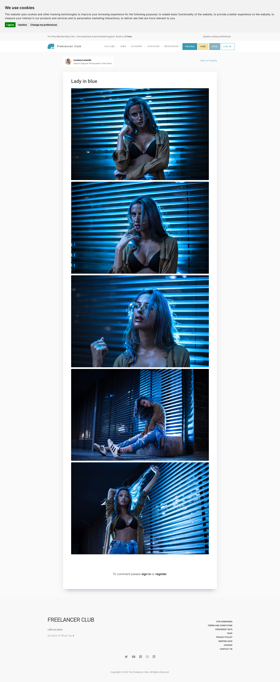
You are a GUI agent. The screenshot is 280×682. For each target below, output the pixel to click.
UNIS (214, 46)
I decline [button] (22, 24)
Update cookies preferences (217, 36)
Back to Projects (209, 60)
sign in (146, 574)
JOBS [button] (123, 46)
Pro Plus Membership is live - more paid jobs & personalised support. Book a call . (90, 36)
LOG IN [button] (227, 46)
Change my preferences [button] (43, 24)
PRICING (190, 46)
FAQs (229, 633)
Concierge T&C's (223, 629)
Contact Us (226, 649)
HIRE (203, 46)
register (161, 574)
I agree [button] (10, 24)
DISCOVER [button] (154, 46)
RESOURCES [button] (171, 46)
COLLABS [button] (110, 46)
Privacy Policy (224, 637)
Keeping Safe (225, 641)
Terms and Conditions (220, 625)
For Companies (224, 621)
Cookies (228, 645)
